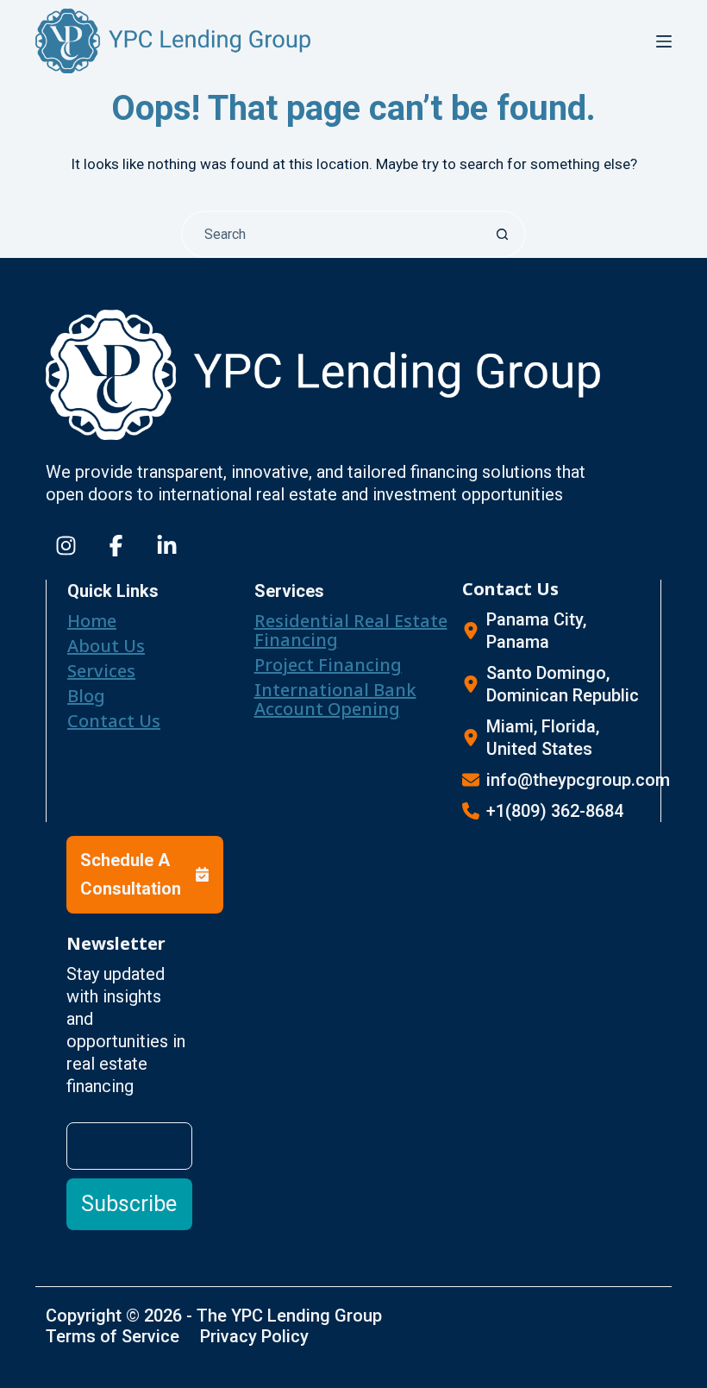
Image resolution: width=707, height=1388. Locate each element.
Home (91, 620)
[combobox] (331, 234)
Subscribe (129, 1203)
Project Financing (328, 664)
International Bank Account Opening (335, 699)
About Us (106, 645)
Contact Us (113, 720)
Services (101, 670)
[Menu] (664, 41)
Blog (86, 695)
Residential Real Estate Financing (350, 630)
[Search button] (502, 234)
